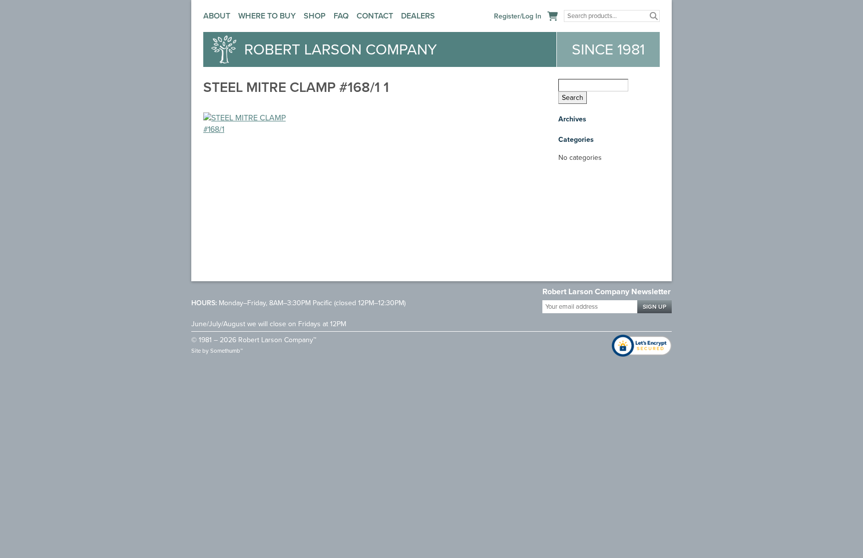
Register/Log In (517, 16)
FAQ (341, 15)
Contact (375, 15)
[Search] (654, 16)
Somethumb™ (226, 351)
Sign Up (654, 306)
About (216, 15)
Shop (315, 15)
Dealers (418, 15)
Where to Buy (267, 15)
